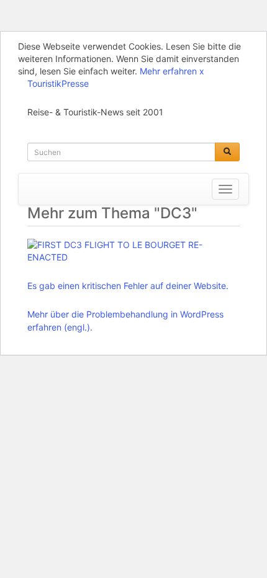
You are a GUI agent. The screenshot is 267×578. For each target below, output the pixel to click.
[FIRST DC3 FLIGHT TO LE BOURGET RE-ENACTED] (130, 251)
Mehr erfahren (168, 71)
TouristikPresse (58, 83)
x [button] (201, 71)
